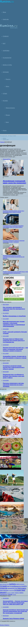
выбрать (12, 584)
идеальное (22, 584)
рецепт (3, 592)
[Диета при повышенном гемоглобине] (10, 437)
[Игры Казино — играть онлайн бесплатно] (14, 549)
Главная (2, 142)
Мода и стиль (7, 65)
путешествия (19, 590)
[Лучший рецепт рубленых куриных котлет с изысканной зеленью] (12, 421)
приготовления (4, 590)
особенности (16, 586)
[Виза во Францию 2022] (14, 533)
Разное (5, 100)
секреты (17, 592)
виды (1, 584)
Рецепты (8, 79)
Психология (7, 57)
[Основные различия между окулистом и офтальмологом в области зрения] (11, 209)
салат (12, 592)
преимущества (12, 588)
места (9, 586)
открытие (3, 588)
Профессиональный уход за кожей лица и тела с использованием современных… (15, 272)
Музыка (8, 115)
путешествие (11, 590)
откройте (24, 586)
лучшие (3, 586)
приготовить (21, 588)
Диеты (7, 86)
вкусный (4, 584)
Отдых (5, 93)
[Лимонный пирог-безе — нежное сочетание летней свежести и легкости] (12, 565)
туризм (10, 594)
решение (9, 592)
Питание (6, 72)
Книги (7, 122)
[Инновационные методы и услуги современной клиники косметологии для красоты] (11, 254)
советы (21, 592)
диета (18, 584)
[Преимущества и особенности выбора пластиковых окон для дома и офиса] (11, 224)
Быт (4, 43)
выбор (8, 584)
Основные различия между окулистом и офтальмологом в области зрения (13, 211)
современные (3, 594)
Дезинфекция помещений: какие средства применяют (14, 182)
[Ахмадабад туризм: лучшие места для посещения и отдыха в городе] (10, 469)
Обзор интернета (10, 107)
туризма (14, 594)
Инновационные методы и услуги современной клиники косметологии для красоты (13, 257)
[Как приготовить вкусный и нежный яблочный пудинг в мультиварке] (11, 453)
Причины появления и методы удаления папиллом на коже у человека (13, 241)
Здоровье (6, 50)
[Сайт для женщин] (7, 4)
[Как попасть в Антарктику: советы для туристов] (12, 501)
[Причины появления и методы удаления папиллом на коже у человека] (11, 239)
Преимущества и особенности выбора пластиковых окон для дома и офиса (13, 226)
